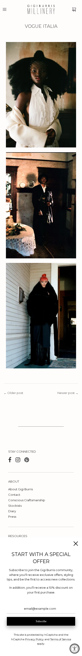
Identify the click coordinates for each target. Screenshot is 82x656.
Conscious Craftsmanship (26, 500)
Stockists (15, 505)
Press (12, 516)
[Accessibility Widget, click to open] (74, 648)
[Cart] (74, 9)
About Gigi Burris (20, 489)
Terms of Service (60, 639)
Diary (12, 511)
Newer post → (67, 393)
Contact (14, 494)
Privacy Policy (34, 639)
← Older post (13, 393)
